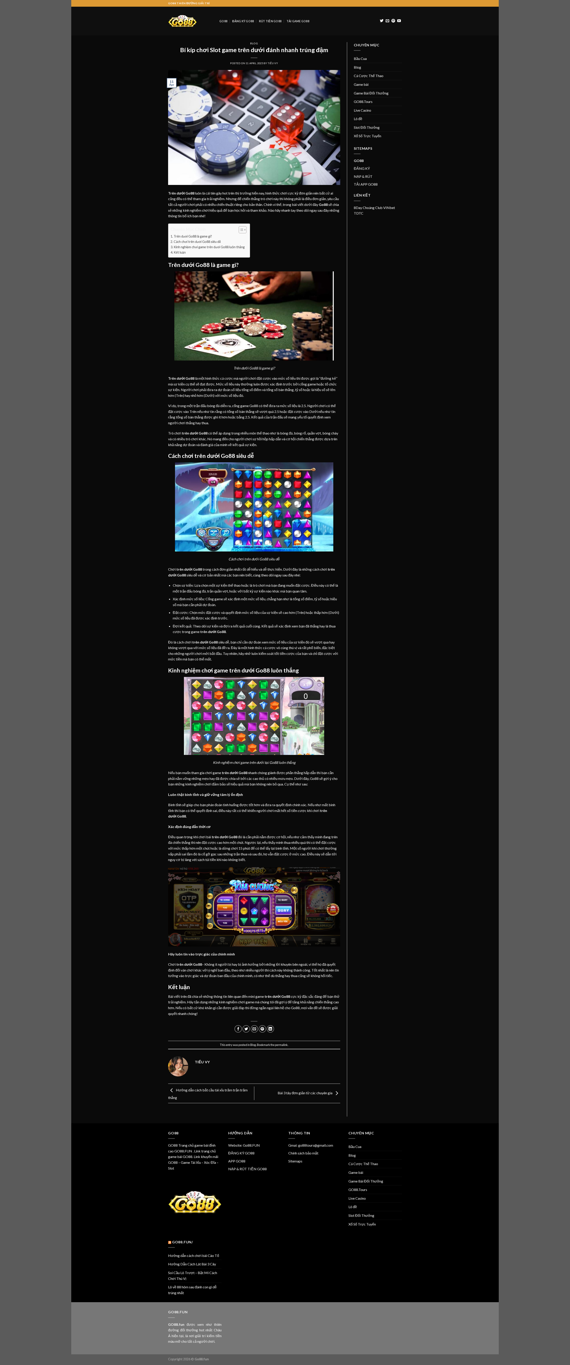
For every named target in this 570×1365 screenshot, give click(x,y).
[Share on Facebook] (238, 1029)
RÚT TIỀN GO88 (270, 21)
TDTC (358, 213)
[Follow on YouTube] (399, 21)
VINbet (389, 207)
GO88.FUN (183, 1151)
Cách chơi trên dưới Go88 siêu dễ (197, 242)
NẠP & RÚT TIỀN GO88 (247, 1169)
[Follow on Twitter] (381, 21)
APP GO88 (236, 1161)
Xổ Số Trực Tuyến (367, 136)
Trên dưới (176, 193)
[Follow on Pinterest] (393, 21)
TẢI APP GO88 (366, 184)
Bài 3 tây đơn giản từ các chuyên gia (305, 1093)
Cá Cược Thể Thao (368, 76)
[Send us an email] (387, 21)
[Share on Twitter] (246, 1029)
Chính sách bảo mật (303, 1153)
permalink (281, 1045)
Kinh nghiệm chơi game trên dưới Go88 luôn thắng (209, 247)
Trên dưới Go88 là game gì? (193, 236)
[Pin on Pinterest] (262, 1029)
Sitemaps (295, 1161)
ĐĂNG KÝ (362, 168)
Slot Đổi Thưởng (367, 127)
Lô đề (358, 119)
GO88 (223, 21)
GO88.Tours (363, 101)
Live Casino (362, 110)
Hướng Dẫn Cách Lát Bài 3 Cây (192, 1264)
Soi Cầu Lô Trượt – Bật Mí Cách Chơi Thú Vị (192, 1276)
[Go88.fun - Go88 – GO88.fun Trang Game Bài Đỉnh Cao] (190, 21)
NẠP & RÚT (363, 176)
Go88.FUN (251, 1145)
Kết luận (180, 252)
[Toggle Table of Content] (240, 230)
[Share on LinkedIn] (270, 1029)
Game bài (361, 84)
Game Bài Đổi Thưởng (371, 93)
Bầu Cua (360, 58)
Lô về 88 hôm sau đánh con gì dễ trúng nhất (192, 1290)
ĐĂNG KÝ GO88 (243, 21)
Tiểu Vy (273, 63)
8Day (358, 207)
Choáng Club (373, 207)
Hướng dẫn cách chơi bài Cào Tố (193, 1255)
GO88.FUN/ (182, 1242)
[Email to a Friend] (254, 1029)
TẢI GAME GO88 (298, 21)
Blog (254, 43)
